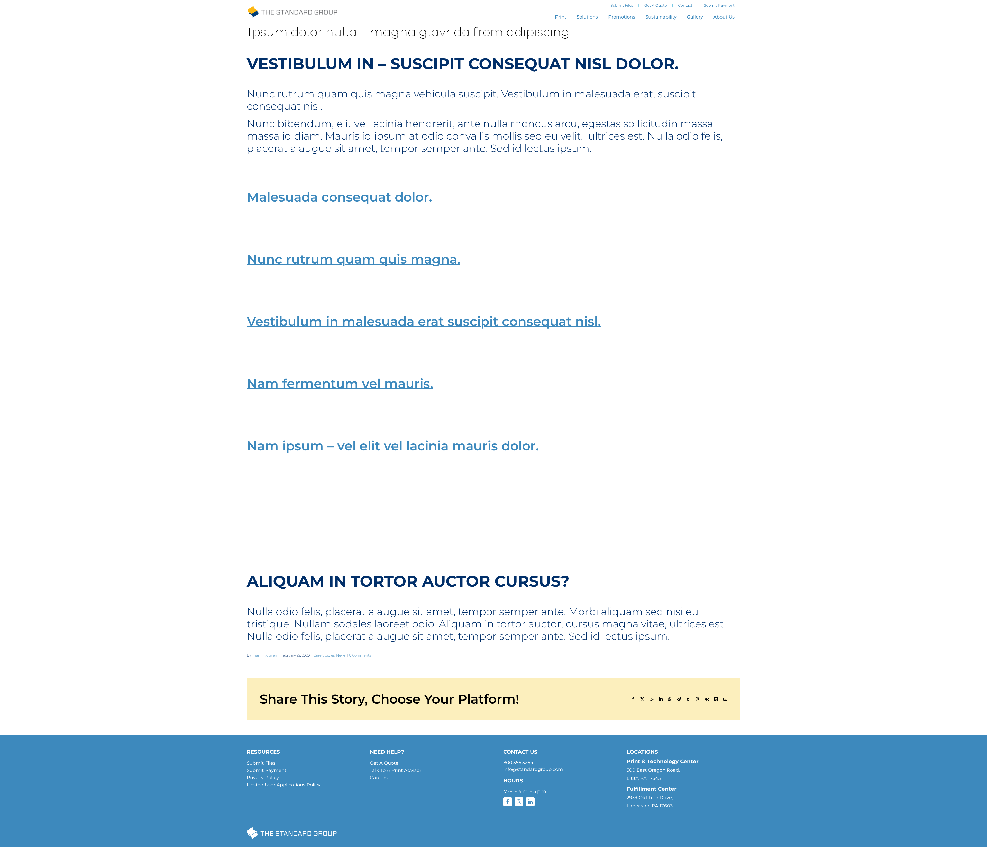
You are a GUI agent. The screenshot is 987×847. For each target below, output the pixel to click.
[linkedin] (530, 801)
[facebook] (507, 801)
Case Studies (324, 655)
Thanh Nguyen (264, 655)
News (340, 655)
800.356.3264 (518, 763)
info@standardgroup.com (533, 769)
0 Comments (360, 655)
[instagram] (519, 801)
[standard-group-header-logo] (292, 10)
